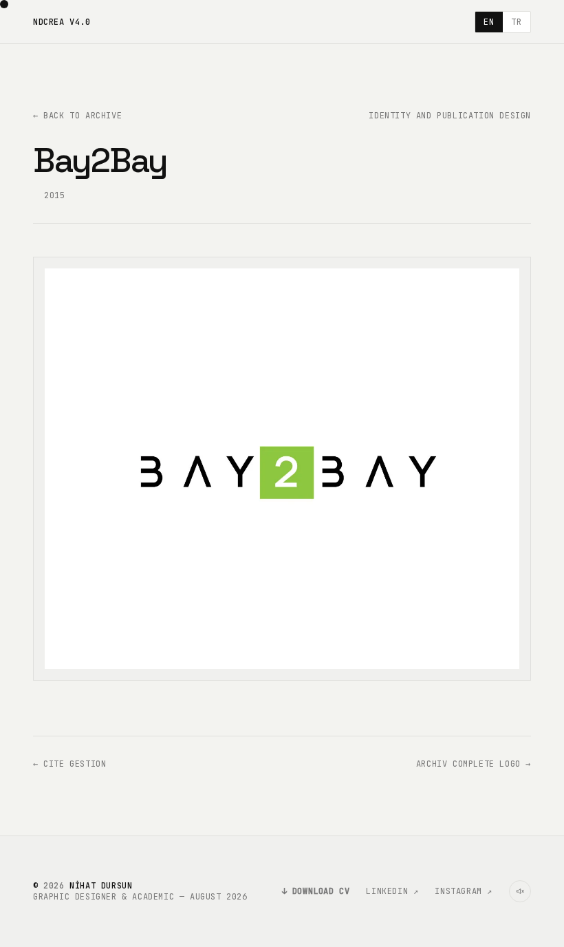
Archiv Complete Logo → (473, 763)
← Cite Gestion (69, 763)
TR (516, 22)
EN (489, 22)
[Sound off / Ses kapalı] (520, 891)
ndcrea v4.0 (62, 22)
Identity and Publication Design (450, 115)
